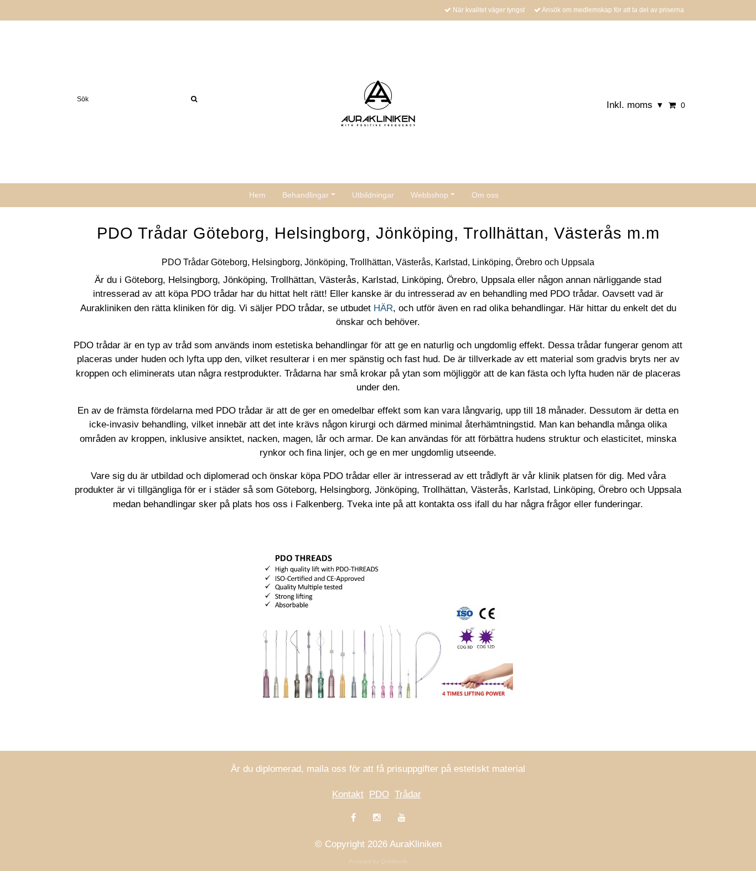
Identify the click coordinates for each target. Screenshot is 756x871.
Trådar (408, 794)
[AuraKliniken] (378, 102)
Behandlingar (305, 194)
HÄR (383, 308)
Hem (257, 194)
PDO (379, 794)
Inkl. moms (634, 105)
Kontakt (348, 794)
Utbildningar (373, 194)
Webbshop (429, 194)
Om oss (485, 194)
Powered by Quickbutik (378, 861)
